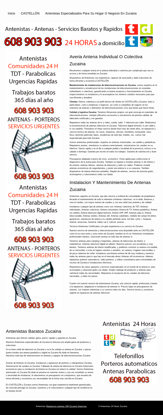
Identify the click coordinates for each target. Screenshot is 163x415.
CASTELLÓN (30, 13)
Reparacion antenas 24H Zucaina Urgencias (66, 406)
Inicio (11, 13)
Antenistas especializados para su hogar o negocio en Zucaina (91, 13)
